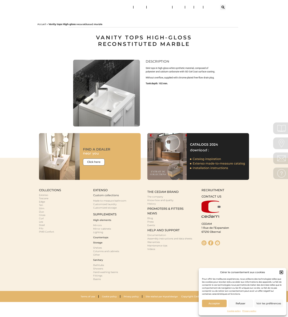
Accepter (214, 303)
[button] (281, 272)
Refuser (240, 303)
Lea (41, 221)
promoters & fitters (165, 209)
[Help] (281, 173)
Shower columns (170, 23)
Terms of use (88, 296)
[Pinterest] (217, 242)
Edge (42, 201)
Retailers (140, 7)
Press (198, 7)
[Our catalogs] (281, 128)
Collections (82, 15)
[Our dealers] (281, 143)
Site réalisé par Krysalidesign (162, 296)
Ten (41, 205)
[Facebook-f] (210, 242)
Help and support (158, 7)
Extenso (43, 195)
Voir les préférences (268, 303)
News (177, 7)
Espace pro (211, 7)
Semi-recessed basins (215, 23)
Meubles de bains (115, 15)
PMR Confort (46, 231)
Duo (41, 211)
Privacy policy (249, 311)
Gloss (42, 215)
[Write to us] (281, 158)
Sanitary (172, 15)
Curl (41, 218)
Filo (41, 228)
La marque (225, 15)
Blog (189, 7)
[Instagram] (204, 242)
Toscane (43, 198)
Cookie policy (234, 311)
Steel (42, 225)
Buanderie (147, 15)
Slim (41, 208)
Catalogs (127, 7)
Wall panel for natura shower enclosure (109, 23)
